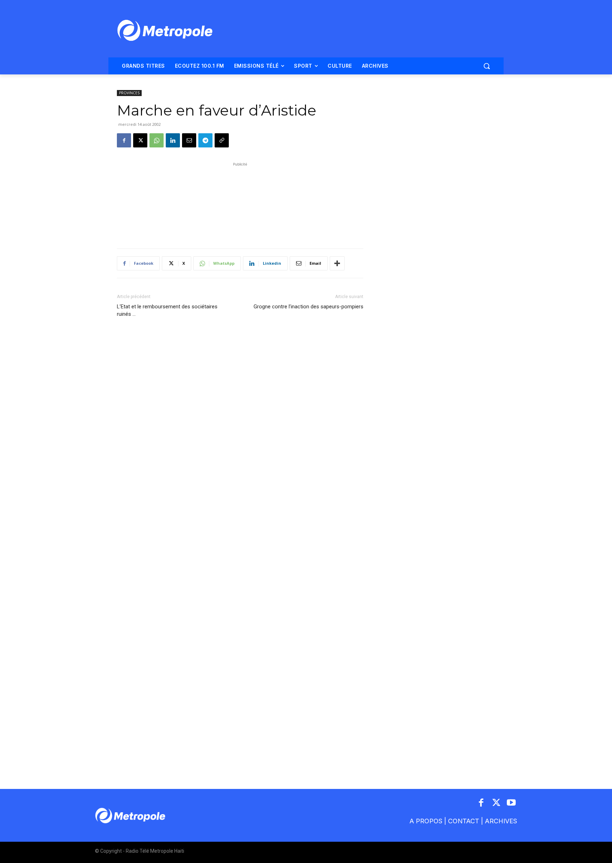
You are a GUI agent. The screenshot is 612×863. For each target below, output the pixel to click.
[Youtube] (511, 803)
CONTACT (463, 821)
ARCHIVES (501, 821)
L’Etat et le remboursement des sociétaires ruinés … (167, 310)
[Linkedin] (173, 140)
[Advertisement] (240, 201)
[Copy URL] (222, 140)
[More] (337, 263)
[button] (486, 65)
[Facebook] (124, 140)
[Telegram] (205, 140)
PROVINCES (129, 92)
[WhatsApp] (156, 140)
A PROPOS (425, 821)
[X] (140, 140)
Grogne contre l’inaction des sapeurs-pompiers (308, 306)
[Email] (189, 140)
